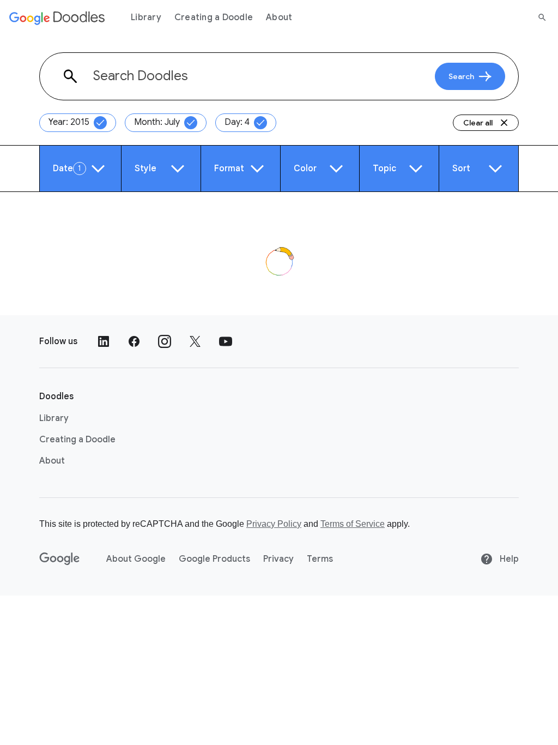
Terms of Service (352, 523)
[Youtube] (226, 341)
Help (508, 559)
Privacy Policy (273, 523)
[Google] (59, 559)
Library (146, 17)
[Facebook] (134, 341)
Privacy (278, 559)
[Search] (542, 17)
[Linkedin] (103, 341)
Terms (320, 559)
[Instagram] (164, 341)
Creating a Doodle (213, 17)
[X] (195, 341)
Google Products (214, 559)
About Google (136, 559)
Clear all (478, 123)
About (279, 17)
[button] (80, 168)
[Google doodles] (57, 17)
